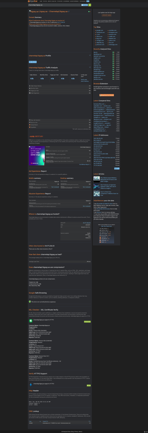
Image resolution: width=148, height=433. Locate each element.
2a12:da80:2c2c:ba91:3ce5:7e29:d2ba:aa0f (106, 142)
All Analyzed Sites (66, 431)
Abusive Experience (40, 194)
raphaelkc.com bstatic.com (102, 106)
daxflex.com (97, 77)
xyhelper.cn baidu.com (101, 117)
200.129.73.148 (98, 159)
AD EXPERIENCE (66, 1)
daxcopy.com (97, 68)
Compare (85, 5)
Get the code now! (106, 226)
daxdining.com (98, 54)
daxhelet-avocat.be (99, 56)
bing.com (98, 38)
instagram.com (113, 32)
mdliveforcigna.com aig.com (102, 125)
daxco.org (96, 64)
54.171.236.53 (61, 22)
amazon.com (112, 34)
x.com (98, 34)
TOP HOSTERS (59, 1)
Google (38, 293)
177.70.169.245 (98, 165)
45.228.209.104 (98, 146)
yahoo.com (112, 40)
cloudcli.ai (96, 60)
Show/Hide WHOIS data (103, 209)
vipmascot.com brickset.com (102, 119)
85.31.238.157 (97, 140)
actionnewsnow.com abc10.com (103, 111)
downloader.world (99, 73)
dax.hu (95, 52)
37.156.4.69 (97, 150)
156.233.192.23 (98, 152)
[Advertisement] (60, 40)
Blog (72, 431)
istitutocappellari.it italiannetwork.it (104, 110)
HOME (41, 1)
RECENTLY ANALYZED (52, 1)
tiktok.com (99, 36)
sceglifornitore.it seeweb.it (102, 123)
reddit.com (112, 36)
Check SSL (87, 321)
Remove (99, 212)
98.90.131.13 (97, 156)
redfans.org (97, 62)
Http (34, 391)
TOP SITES (45, 1)
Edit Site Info (32, 62)
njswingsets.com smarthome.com (104, 115)
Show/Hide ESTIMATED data (105, 204)
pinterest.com (100, 44)
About (80, 431)
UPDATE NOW (106, 15)
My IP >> (116, 168)
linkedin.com (112, 38)
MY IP (88, 1)
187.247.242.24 (98, 161)
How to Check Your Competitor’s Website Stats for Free (109, 193)
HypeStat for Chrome (108, 95)
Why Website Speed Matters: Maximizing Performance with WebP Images (109, 179)
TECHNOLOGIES (82, 1)
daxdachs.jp (97, 69)
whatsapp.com (113, 44)
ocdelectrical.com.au (99, 75)
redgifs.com (97, 58)
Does (47, 267)
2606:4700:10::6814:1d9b (101, 154)
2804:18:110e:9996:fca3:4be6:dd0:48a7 (105, 157)
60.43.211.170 (97, 148)
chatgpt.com (100, 40)
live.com (111, 42)
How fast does (45, 254)
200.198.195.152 (98, 138)
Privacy (76, 431)
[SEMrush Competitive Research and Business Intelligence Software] (36, 136)
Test (89, 385)
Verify (38, 374)
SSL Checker (43, 310)
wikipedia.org (100, 42)
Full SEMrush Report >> (85, 164)
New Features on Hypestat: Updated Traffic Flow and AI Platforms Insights (108, 186)
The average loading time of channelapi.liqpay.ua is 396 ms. (44, 257)
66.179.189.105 (98, 163)
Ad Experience (38, 171)
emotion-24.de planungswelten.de (104, 113)
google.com (99, 30)
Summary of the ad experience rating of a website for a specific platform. (48, 174)
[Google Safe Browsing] (30, 302)
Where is (44, 214)
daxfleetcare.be (98, 79)
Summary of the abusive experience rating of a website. (43, 197)
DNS (34, 411)
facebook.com (100, 32)
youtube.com (112, 30)
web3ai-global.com (99, 71)
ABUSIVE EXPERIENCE (74, 1)
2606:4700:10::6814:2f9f (101, 144)
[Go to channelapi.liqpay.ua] (68, 11)
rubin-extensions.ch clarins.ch (103, 108)
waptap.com (97, 66)
